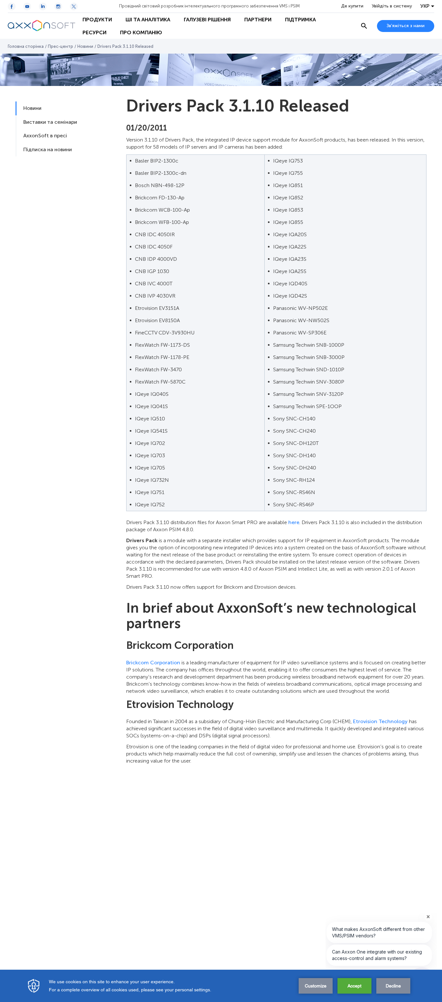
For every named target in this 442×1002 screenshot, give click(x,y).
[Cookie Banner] (221, 986)
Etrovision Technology (380, 721)
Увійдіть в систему (392, 6)
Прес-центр (60, 46)
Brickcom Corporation (153, 662)
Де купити (352, 6)
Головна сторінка (26, 46)
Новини (85, 46)
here (293, 522)
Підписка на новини (47, 149)
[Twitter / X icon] (74, 6)
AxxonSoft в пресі (45, 135)
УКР (424, 6)
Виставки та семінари (50, 122)
